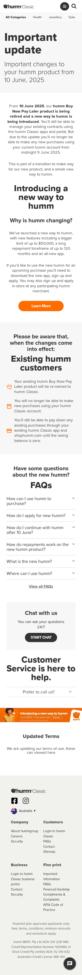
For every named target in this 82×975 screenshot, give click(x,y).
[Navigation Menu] (64, 6)
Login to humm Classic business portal (23, 879)
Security (17, 841)
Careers (17, 836)
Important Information (51, 876)
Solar (72, 17)
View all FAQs (41, 586)
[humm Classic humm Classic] (18, 6)
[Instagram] (25, 800)
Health (37, 17)
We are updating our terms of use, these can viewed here (41, 750)
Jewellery (55, 17)
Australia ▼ (27, 810)
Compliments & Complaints (54, 897)
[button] (41, 692)
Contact (49, 846)
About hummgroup (24, 830)
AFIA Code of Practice (53, 907)
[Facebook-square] (14, 800)
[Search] (74, 6)
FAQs (47, 841)
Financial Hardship (56, 889)
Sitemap (49, 851)
